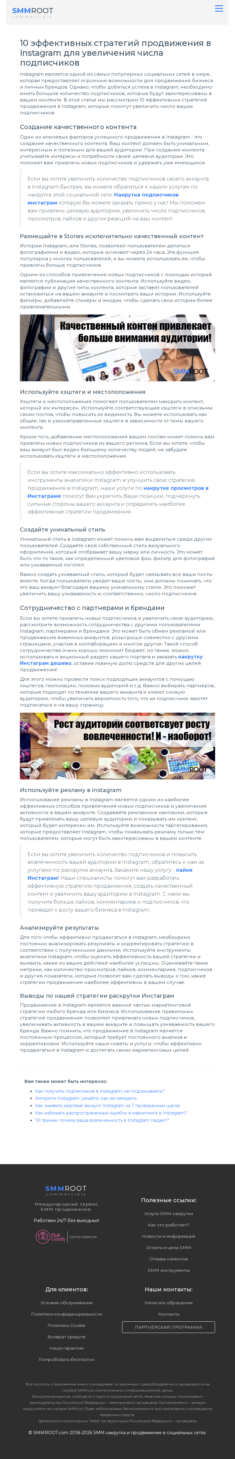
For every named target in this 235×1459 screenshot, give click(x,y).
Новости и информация (168, 1236)
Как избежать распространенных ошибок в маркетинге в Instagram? (111, 1113)
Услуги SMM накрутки (168, 1213)
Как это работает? (168, 1225)
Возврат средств (66, 1336)
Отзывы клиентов (168, 1259)
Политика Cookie (66, 1325)
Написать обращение (168, 1302)
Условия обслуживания (66, 1302)
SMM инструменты (169, 1270)
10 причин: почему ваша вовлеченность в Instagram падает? (102, 1120)
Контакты (168, 1314)
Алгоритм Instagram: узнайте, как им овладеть (86, 1098)
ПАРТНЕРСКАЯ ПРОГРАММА (168, 1327)
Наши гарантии (66, 1348)
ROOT (33, 10)
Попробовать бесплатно (67, 1359)
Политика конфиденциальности (66, 1314)
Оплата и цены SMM (168, 1247)
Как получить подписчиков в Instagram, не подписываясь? (100, 1091)
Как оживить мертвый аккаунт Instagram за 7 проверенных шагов (107, 1105)
